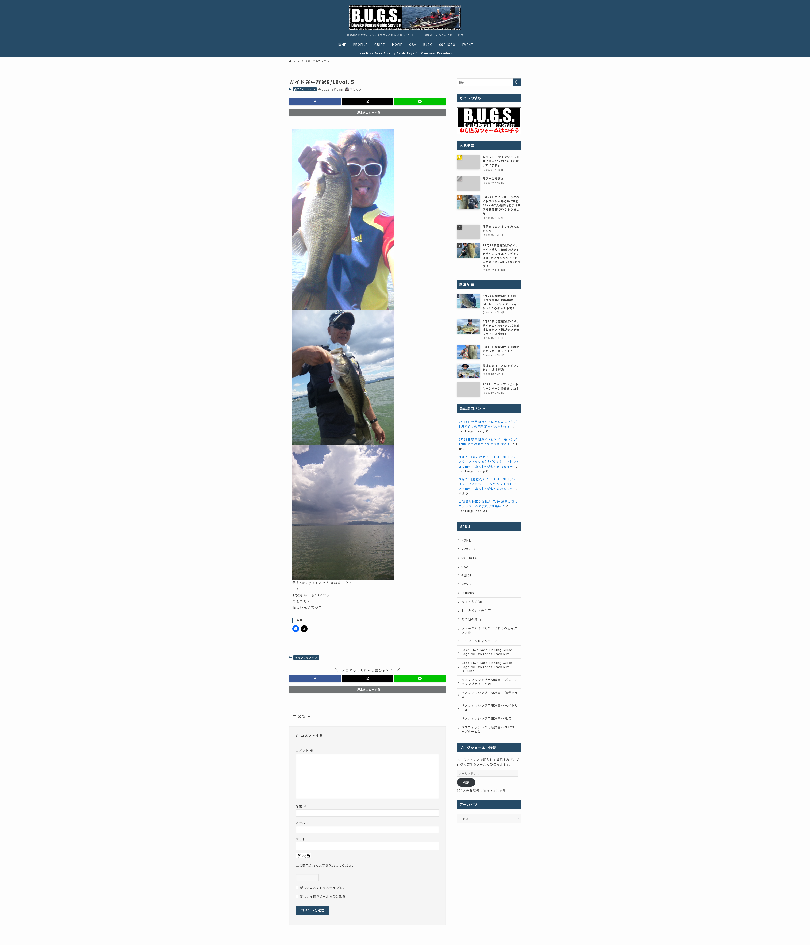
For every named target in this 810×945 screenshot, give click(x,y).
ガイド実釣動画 (472, 602)
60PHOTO (469, 558)
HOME (466, 540)
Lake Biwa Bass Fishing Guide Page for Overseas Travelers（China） (486, 667)
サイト (301, 839)
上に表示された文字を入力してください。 (327, 865)
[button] (315, 101)
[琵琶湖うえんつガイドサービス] (405, 17)
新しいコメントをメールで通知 (323, 887)
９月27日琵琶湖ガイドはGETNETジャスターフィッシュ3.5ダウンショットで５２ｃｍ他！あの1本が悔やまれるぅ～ (489, 461)
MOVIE (466, 584)
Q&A (464, 567)
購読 (466, 782)
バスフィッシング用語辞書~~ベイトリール (489, 707)
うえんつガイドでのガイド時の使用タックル (489, 630)
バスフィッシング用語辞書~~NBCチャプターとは (488, 729)
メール (303, 822)
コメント (304, 750)
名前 (301, 806)
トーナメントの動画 (476, 610)
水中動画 (467, 593)
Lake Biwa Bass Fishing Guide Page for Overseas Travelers (486, 652)
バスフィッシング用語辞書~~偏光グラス (489, 694)
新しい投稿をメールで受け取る (323, 896)
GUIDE (466, 575)
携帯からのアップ (305, 89)
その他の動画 (471, 619)
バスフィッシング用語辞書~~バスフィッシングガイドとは (489, 682)
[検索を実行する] (517, 82)
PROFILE (468, 549)
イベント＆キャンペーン (479, 641)
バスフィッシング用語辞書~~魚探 (486, 718)
